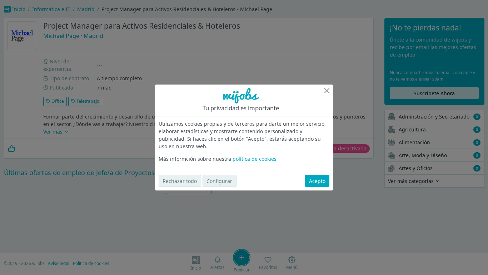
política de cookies (255, 158)
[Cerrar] (327, 90)
